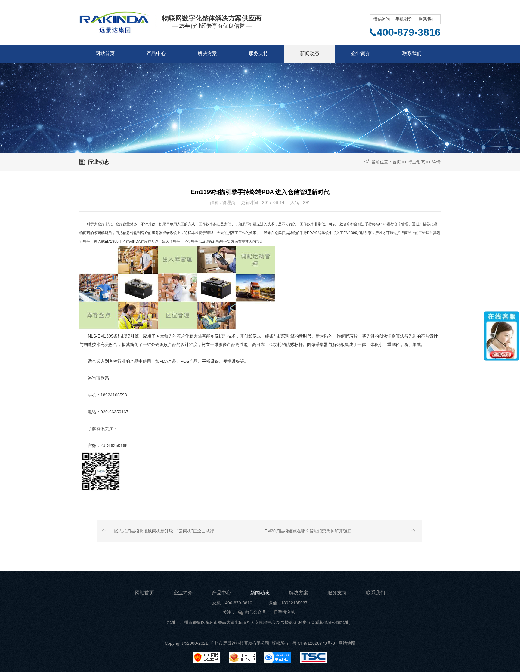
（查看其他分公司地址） (330, 622)
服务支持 (258, 53)
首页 (396, 161)
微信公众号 (255, 612)
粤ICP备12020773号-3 (313, 643)
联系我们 (427, 19)
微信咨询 (381, 19)
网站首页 (105, 53)
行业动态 (416, 161)
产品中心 (156, 53)
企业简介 (360, 53)
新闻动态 (309, 53)
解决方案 (207, 53)
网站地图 (347, 643)
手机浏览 (403, 19)
